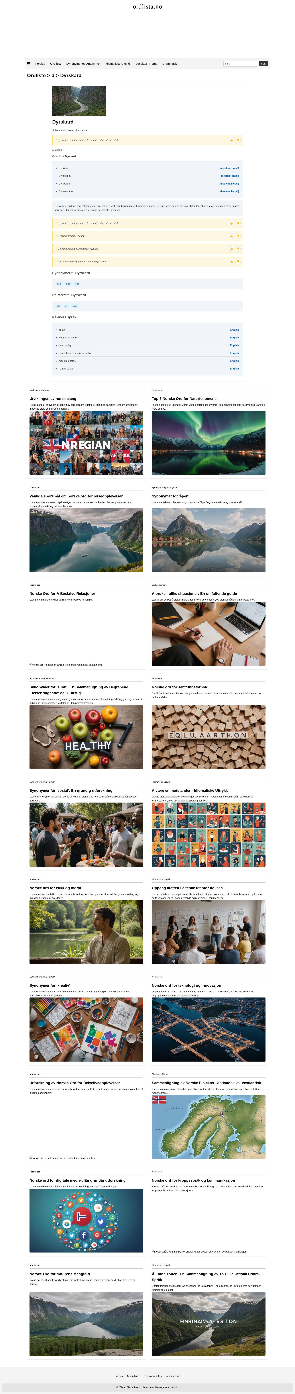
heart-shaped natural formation (75, 353)
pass (75, 306)
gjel (77, 284)
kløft (59, 284)
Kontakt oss (132, 1376)
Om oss (118, 1376)
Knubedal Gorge (68, 337)
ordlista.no (147, 6)
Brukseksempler (159, 585)
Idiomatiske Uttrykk (118, 63)
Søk (263, 63)
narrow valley (66, 368)
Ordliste (36, 75)
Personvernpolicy (152, 1376)
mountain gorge (67, 361)
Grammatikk (170, 63)
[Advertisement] (147, 35)
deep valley (65, 345)
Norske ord (157, 390)
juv (66, 306)
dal (58, 306)
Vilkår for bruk (173, 1376)
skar (68, 284)
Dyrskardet (65, 176)
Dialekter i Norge (146, 63)
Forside (40, 63)
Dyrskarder (65, 183)
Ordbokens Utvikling (39, 390)
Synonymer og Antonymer (83, 63)
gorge (62, 330)
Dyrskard (71, 75)
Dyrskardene (66, 191)
